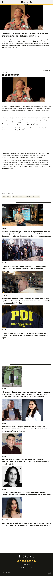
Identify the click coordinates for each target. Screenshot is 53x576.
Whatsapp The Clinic (25, 561)
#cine (9, 196)
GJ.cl (49, 573)
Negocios (4, 228)
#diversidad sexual (18, 196)
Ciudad (4, 263)
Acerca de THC (26, 564)
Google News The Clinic (35, 561)
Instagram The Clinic (23, 561)
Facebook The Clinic (21, 561)
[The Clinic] (4, 2)
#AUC (3, 196)
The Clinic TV (28, 561)
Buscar (48, 1)
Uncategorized (5, 30)
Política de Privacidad (26, 567)
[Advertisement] (26, 141)
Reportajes (5, 295)
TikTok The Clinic (32, 561)
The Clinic (7, 572)
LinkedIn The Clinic (30, 561)
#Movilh (28, 196)
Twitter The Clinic (18, 561)
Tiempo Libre (5, 520)
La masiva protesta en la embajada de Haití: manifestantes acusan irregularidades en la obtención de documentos (24, 267)
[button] (3, 75)
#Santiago (36, 196)
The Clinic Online (47, 70)
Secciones (50, 1)
